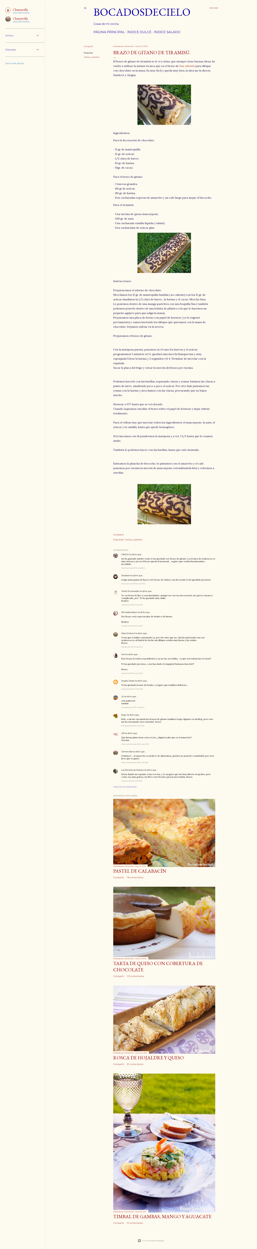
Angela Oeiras (127, 681)
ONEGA (125, 554)
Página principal (109, 32)
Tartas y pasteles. (92, 57)
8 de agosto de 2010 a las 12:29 (132, 726)
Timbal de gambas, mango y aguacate (162, 1216)
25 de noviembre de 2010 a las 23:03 (135, 744)
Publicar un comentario (125, 787)
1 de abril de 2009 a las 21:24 (132, 647)
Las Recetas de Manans (132, 770)
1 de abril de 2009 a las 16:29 (132, 626)
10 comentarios (135, 1223)
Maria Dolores (127, 633)
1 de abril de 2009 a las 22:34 (132, 673)
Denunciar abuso (14, 63)
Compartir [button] (88, 46)
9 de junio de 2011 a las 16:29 (131, 781)
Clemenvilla (126, 751)
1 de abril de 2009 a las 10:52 (132, 605)
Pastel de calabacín (139, 871)
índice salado (167, 32)
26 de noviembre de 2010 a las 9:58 (134, 762)
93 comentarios (135, 1064)
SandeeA (125, 575)
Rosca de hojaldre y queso (148, 1058)
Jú (122, 696)
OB (122, 733)
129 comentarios (135, 976)
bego (123, 715)
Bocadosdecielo (141, 12)
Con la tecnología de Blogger (153, 1241)
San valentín (187, 66)
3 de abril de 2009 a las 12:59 (132, 689)
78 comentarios (135, 877)
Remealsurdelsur (129, 612)
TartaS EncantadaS (130, 591)
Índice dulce (139, 32)
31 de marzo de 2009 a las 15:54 (133, 568)
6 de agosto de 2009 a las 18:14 (133, 707)
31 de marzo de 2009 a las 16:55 (133, 584)
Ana (123, 654)
